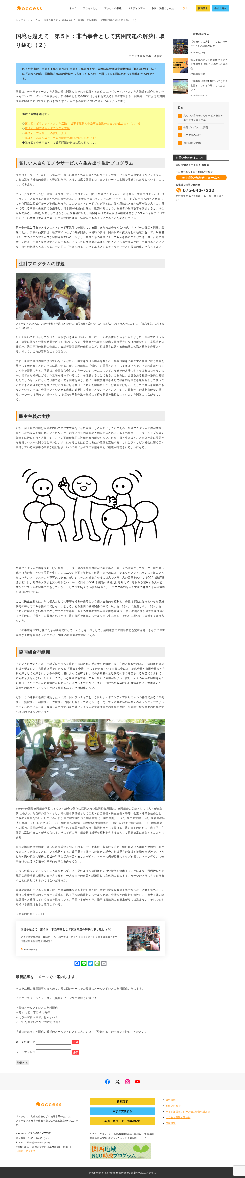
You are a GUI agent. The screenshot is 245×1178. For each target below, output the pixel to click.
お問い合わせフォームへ (202, 178)
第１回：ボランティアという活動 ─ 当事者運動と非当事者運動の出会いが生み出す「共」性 (82, 123)
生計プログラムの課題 (196, 127)
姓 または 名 (26, 1042)
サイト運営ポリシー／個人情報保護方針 (188, 1111)
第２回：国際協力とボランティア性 (47, 128)
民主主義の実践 (192, 135)
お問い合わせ (173, 1105)
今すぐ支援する (122, 1111)
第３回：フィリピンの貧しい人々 (46, 133)
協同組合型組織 (192, 142)
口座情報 (171, 1123)
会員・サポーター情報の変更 (122, 1121)
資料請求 (203, 8)
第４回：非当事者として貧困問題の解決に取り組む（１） (61, 138)
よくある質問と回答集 (178, 1117)
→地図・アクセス (26, 1151)
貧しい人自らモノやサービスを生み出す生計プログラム (203, 117)
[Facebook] (77, 963)
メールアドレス (26, 1052)
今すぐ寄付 (220, 8)
